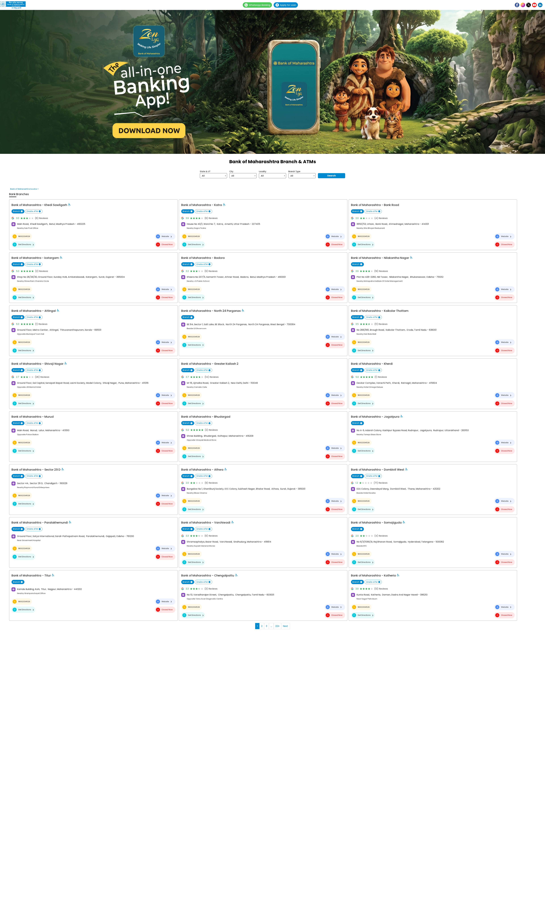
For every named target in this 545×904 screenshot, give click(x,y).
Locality (262, 171)
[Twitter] (528, 5)
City (231, 171)
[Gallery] (272, 82)
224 (277, 626)
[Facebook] (517, 5)
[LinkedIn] (540, 5)
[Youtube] (534, 5)
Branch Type (294, 171)
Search (331, 175)
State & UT (205, 171)
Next (285, 626)
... (271, 626)
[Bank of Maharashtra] (14, 5)
